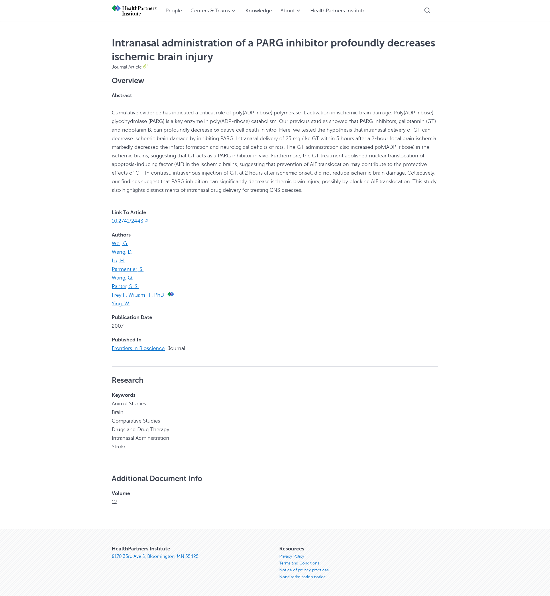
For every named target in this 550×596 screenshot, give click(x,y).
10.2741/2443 (127, 221)
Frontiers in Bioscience (138, 348)
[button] (427, 10)
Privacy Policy (291, 556)
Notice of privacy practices (304, 570)
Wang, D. (122, 252)
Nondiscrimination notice (302, 577)
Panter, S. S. (125, 286)
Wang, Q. (122, 278)
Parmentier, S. (128, 269)
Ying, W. (121, 303)
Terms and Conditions (299, 563)
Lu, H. (118, 260)
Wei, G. (120, 243)
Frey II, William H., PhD (138, 295)
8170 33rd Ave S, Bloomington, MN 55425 (155, 556)
